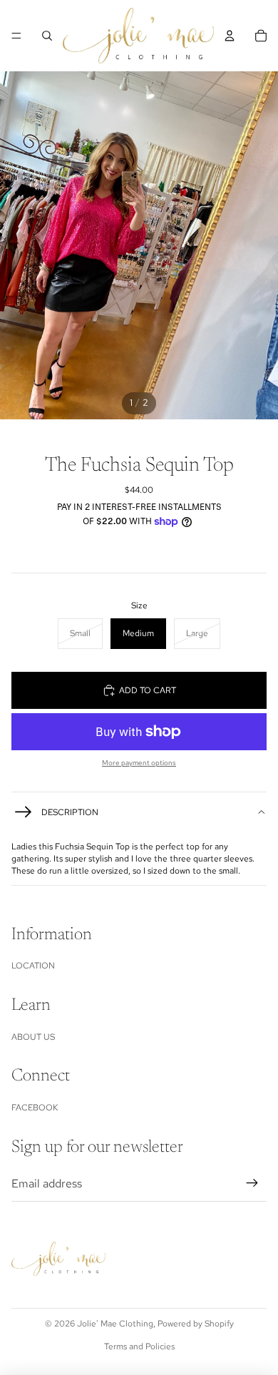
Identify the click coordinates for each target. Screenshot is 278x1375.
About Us (33, 1037)
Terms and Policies (139, 1346)
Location (33, 965)
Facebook (34, 1107)
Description (69, 812)
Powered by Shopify (196, 1323)
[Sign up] (252, 1184)
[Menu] (16, 35)
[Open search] (47, 35)
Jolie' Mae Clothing (115, 1323)
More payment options (139, 762)
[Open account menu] (229, 35)
